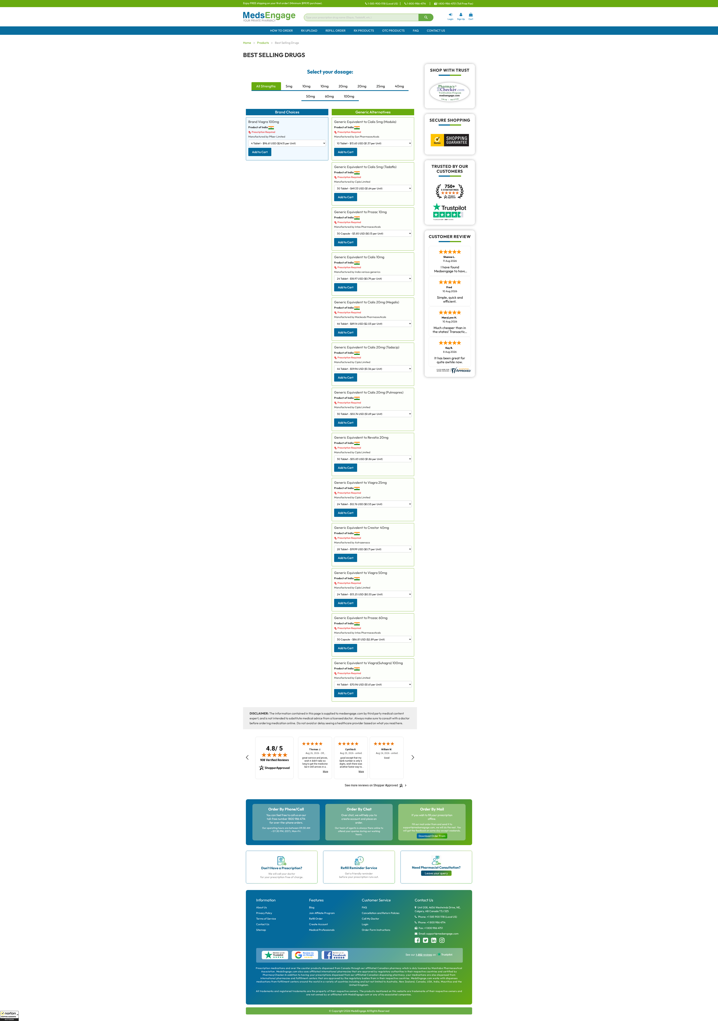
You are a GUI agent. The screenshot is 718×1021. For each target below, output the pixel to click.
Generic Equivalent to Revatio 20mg (361, 437)
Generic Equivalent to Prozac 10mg (360, 212)
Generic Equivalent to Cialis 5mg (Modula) (365, 122)
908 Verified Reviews (274, 760)
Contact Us (262, 924)
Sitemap (261, 930)
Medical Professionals (322, 930)
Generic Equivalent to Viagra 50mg (360, 573)
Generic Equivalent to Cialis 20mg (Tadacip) (366, 347)
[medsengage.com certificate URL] (453, 369)
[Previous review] (247, 757)
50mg (310, 96)
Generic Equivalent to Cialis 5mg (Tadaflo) (365, 167)
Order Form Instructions (376, 930)
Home (247, 43)
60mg (329, 96)
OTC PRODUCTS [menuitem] (393, 30)
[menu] (359, 30)
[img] (274, 754)
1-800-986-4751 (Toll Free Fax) (455, 3)
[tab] (266, 86)
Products (263, 43)
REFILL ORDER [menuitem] (336, 30)
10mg (306, 86)
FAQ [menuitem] (416, 30)
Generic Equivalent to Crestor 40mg (361, 527)
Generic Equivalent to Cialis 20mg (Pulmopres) (368, 392)
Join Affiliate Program (322, 913)
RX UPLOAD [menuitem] (309, 30)
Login (365, 924)
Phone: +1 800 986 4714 (431, 922)
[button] (9, 1016)
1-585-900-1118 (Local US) (382, 3)
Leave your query (436, 873)
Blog (311, 907)
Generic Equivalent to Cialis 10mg (359, 257)
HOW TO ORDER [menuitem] (281, 30)
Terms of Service (266, 918)
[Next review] (413, 757)
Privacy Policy (264, 913)
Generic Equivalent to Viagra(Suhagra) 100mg (368, 663)
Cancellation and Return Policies (380, 913)
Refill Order (316, 918)
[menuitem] (359, 30)
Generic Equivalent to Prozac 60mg (360, 618)
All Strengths (266, 86)
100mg (349, 96)
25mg (380, 86)
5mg (289, 86)
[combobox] (368, 17)
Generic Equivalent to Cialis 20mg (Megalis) (366, 302)
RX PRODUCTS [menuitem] (364, 30)
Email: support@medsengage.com (438, 933)
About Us (261, 907)
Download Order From (432, 836)
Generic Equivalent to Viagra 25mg (360, 482)
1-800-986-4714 (416, 3)
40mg (399, 86)
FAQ (364, 907)
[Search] (425, 17)
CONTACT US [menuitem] (436, 30)
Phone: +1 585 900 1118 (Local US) (437, 916)
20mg (343, 86)
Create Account (318, 924)
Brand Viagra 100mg (263, 122)
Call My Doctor (370, 918)
